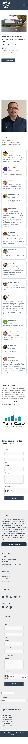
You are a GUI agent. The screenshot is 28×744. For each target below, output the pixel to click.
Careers (4, 556)
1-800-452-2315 (6, 723)
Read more (6, 226)
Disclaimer (4, 584)
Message (7, 473)
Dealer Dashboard (6, 566)
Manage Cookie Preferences (7, 693)
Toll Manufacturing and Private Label (11, 564)
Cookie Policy (5, 581)
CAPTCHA (7, 486)
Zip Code (7, 648)
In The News (5, 561)
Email (6, 465)
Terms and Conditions (7, 576)
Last (6, 462)
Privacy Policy (5, 579)
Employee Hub (5, 571)
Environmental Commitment (9, 559)
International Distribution (8, 574)
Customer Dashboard (7, 569)
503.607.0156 (11, 44)
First (6, 456)
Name (6, 449)
